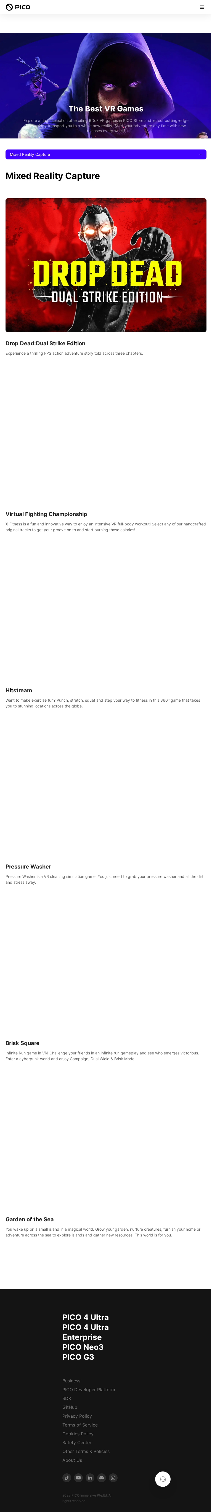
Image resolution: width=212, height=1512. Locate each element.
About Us (72, 1460)
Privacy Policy (77, 1416)
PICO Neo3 (83, 1347)
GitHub (69, 1407)
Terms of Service (80, 1425)
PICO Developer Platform (88, 1389)
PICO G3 (78, 1357)
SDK (66, 1398)
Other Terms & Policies (86, 1451)
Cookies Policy (78, 1433)
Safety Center (76, 1442)
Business (71, 1380)
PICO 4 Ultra (85, 1317)
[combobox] (106, 154)
